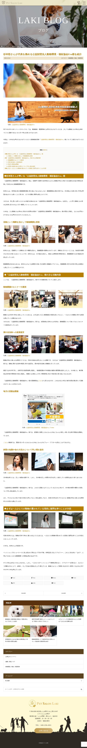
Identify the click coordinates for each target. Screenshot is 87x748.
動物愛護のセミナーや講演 (15, 160)
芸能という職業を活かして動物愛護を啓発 (19, 156)
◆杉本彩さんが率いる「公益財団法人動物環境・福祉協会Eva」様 (23, 154)
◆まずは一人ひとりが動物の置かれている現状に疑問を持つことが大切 (25, 168)
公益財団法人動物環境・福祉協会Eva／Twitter (40, 427)
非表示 (45, 150)
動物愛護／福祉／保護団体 (75, 58)
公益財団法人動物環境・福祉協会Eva (23, 124)
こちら (40, 380)
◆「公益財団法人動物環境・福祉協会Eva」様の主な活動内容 (22, 158)
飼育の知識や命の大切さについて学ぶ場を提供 (20, 166)
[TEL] (79, 3)
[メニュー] (84, 3)
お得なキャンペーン (11, 656)
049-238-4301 (46, 725)
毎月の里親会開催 (12, 164)
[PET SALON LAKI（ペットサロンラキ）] (17, 3)
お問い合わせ (43, 731)
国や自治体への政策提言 (14, 162)
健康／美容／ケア (10, 661)
